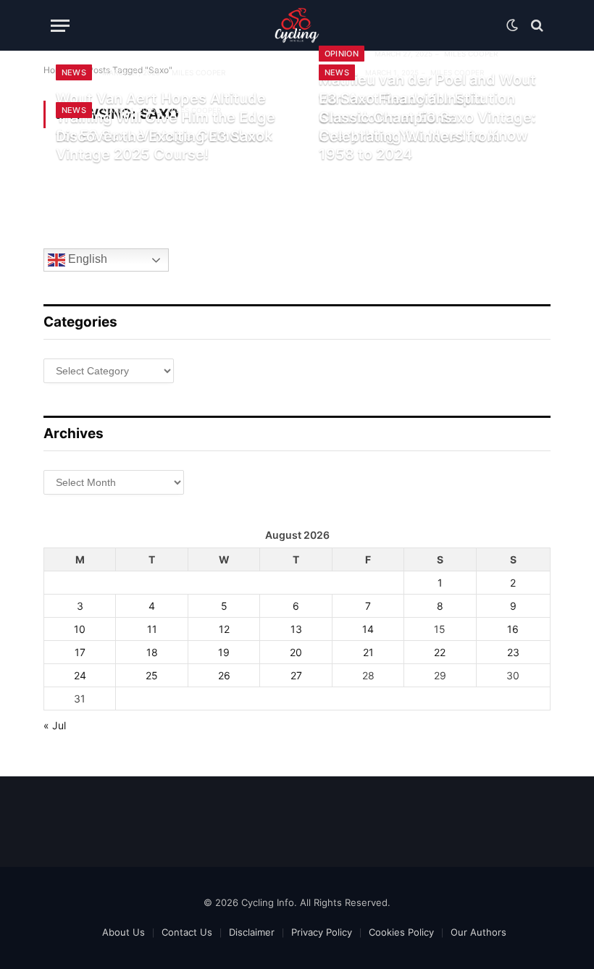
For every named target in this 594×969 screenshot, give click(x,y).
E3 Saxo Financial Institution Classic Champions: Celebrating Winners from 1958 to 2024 (417, 126)
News (74, 72)
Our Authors (478, 932)
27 (296, 675)
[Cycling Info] (297, 25)
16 (513, 629)
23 (513, 652)
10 (79, 629)
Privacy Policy (321, 932)
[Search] (535, 25)
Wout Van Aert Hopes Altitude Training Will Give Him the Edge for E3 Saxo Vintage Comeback (165, 117)
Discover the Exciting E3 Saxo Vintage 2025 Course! (160, 145)
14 (368, 629)
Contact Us (187, 932)
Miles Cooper (198, 72)
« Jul (54, 725)
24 (80, 675)
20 (296, 652)
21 (368, 652)
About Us (123, 932)
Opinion (342, 54)
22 (440, 652)
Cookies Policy (401, 932)
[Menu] (60, 25)
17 (80, 652)
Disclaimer (252, 932)
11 (152, 629)
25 (152, 675)
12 (224, 629)
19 (224, 652)
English (86, 259)
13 (296, 629)
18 (152, 652)
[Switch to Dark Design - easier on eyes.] (512, 25)
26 (224, 675)
